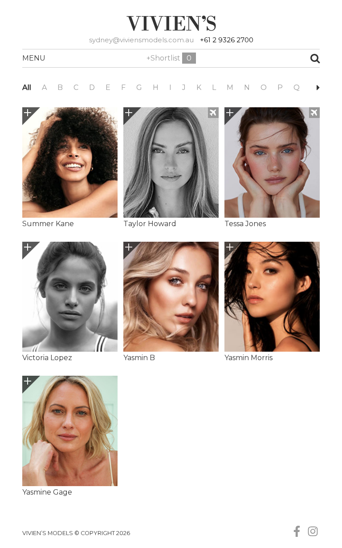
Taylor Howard (149, 223)
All (26, 87)
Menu (31, 58)
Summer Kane (48, 223)
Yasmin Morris (248, 357)
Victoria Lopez (47, 357)
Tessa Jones (245, 223)
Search (282, 58)
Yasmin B (139, 357)
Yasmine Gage (47, 492)
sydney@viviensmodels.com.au (141, 40)
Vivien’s (171, 23)
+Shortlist (169, 58)
